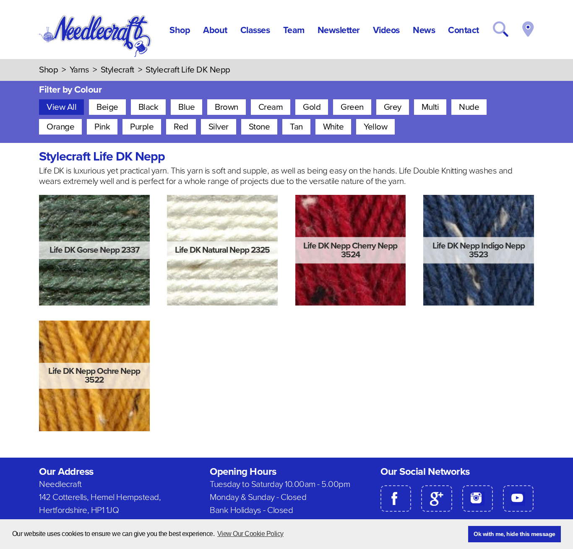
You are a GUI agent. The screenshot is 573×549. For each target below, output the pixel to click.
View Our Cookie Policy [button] (250, 533)
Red (181, 127)
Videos (386, 30)
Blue (186, 107)
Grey (392, 107)
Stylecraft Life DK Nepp (188, 70)
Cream (270, 107)
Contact (463, 30)
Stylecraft (117, 70)
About (215, 30)
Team (294, 30)
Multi (430, 107)
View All (61, 107)
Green (352, 107)
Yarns (79, 70)
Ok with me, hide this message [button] (514, 534)
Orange (60, 127)
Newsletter (339, 30)
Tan (296, 127)
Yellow (375, 127)
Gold (311, 107)
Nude (469, 107)
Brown (226, 107)
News (424, 30)
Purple (142, 127)
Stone (259, 127)
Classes (255, 30)
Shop (179, 30)
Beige (107, 107)
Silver (218, 127)
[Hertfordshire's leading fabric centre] (96, 55)
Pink (102, 127)
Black (148, 107)
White (333, 127)
